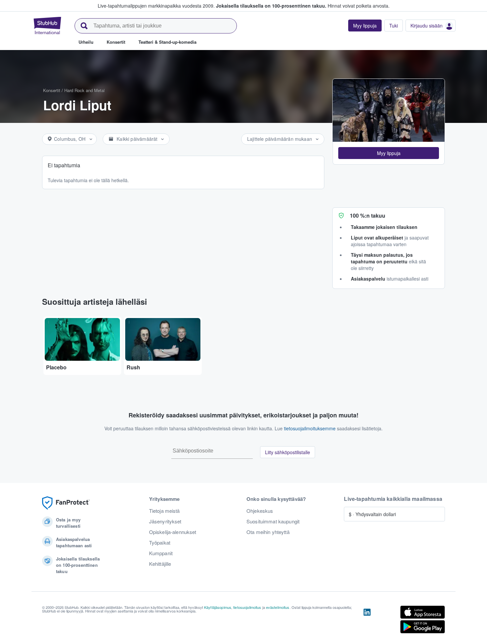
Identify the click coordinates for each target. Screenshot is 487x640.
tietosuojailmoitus (247, 607)
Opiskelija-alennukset (172, 532)
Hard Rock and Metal (84, 90)
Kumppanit (161, 553)
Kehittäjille (160, 563)
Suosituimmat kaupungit (272, 521)
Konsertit (51, 90)
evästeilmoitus (278, 607)
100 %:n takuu (367, 215)
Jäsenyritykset (165, 521)
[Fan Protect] (66, 503)
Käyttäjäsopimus (217, 607)
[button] (388, 153)
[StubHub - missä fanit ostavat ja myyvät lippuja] (47, 25)
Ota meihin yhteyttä (268, 532)
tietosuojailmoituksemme (310, 428)
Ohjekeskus (259, 510)
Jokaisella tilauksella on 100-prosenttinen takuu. (271, 5)
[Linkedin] (367, 620)
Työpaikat (159, 542)
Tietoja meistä (164, 510)
